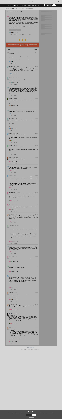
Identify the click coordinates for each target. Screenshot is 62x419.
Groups (33, 5)
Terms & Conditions (24, 349)
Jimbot (10, 275)
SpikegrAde (11, 66)
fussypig (10, 304)
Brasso (10, 204)
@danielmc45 (12, 53)
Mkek (10, 175)
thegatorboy (11, 192)
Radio (13, 1)
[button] (49, 5)
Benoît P (10, 157)
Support (9, 1)
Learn (6, 1)
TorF (10, 292)
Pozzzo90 (10, 225)
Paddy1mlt (10, 145)
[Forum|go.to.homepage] (13, 5)
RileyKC (10, 256)
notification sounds (13, 29)
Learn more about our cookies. (49, 412)
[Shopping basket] (59, 2)
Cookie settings (30, 349)
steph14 (10, 118)
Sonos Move (19, 29)
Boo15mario (11, 87)
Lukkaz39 (10, 214)
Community (7, 8)
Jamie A (10, 313)
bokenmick (10, 246)
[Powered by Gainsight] (31, 347)
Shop (3, 1)
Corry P (10, 52)
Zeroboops (10, 133)
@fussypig (11, 315)
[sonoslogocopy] (31, 2)
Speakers (19, 8)
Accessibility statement (37, 349)
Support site (37, 5)
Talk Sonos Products (13, 8)
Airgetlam (10, 98)
